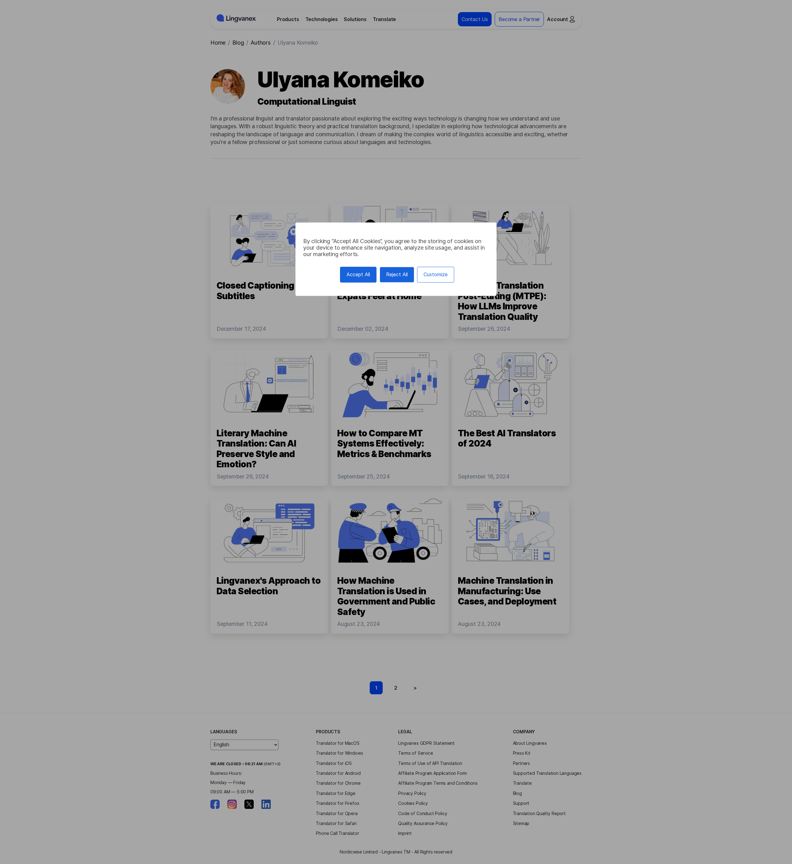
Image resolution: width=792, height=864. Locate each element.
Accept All (358, 274)
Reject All (397, 274)
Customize (436, 274)
